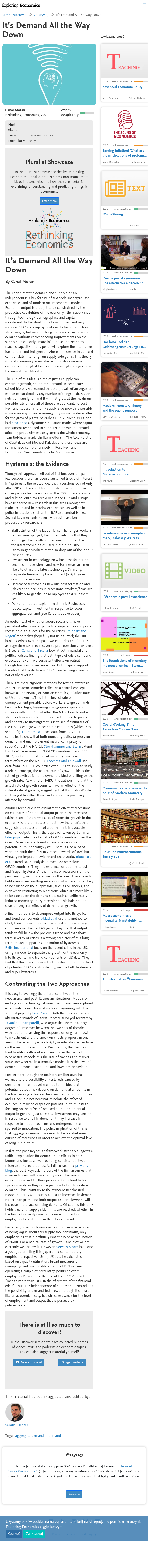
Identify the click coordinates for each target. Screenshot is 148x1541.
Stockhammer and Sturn (62, 747)
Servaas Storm (67, 1247)
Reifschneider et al (19, 948)
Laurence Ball (32, 732)
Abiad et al (49, 919)
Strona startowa (14, 15)
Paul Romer (41, 1013)
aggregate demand (29, 1436)
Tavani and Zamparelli (22, 1023)
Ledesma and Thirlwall (64, 761)
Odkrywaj (41, 15)
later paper (13, 837)
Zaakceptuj (34, 1534)
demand (55, 1436)
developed (19, 423)
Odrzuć (14, 1534)
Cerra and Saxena (34, 651)
